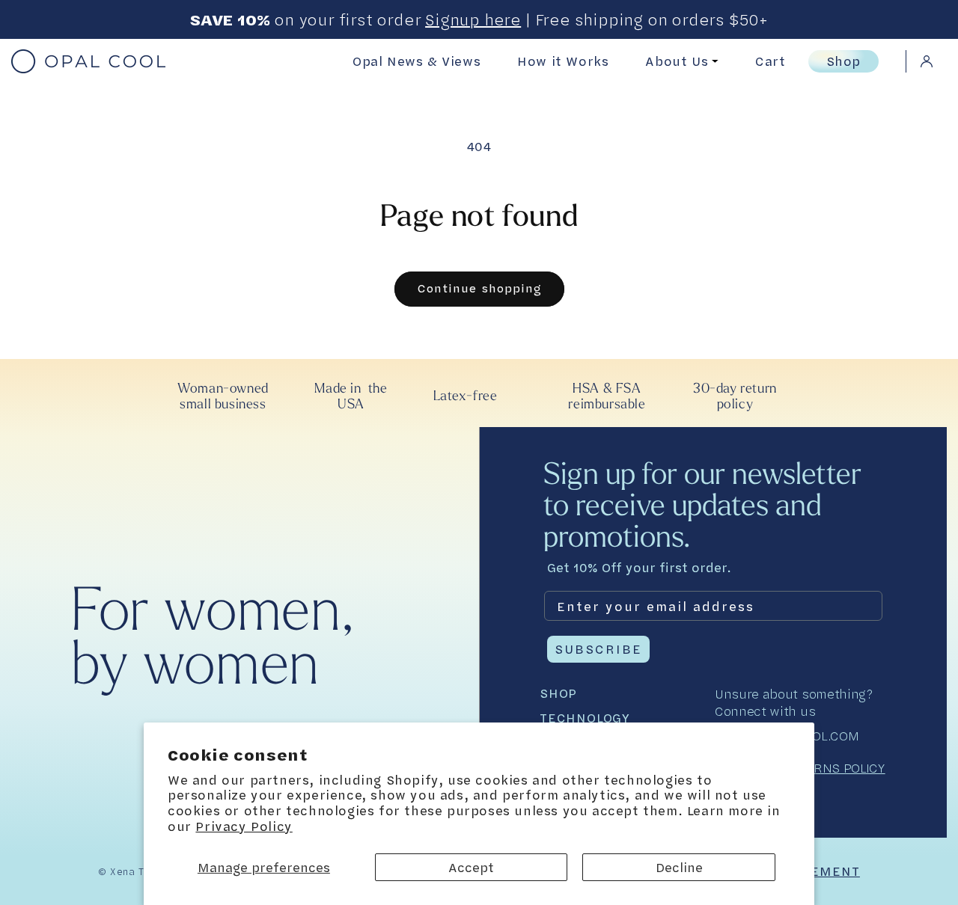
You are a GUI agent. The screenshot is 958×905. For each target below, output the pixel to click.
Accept (471, 867)
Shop (843, 61)
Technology (585, 718)
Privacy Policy (243, 826)
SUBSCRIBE (598, 648)
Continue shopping (479, 288)
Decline (679, 867)
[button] (781, 61)
